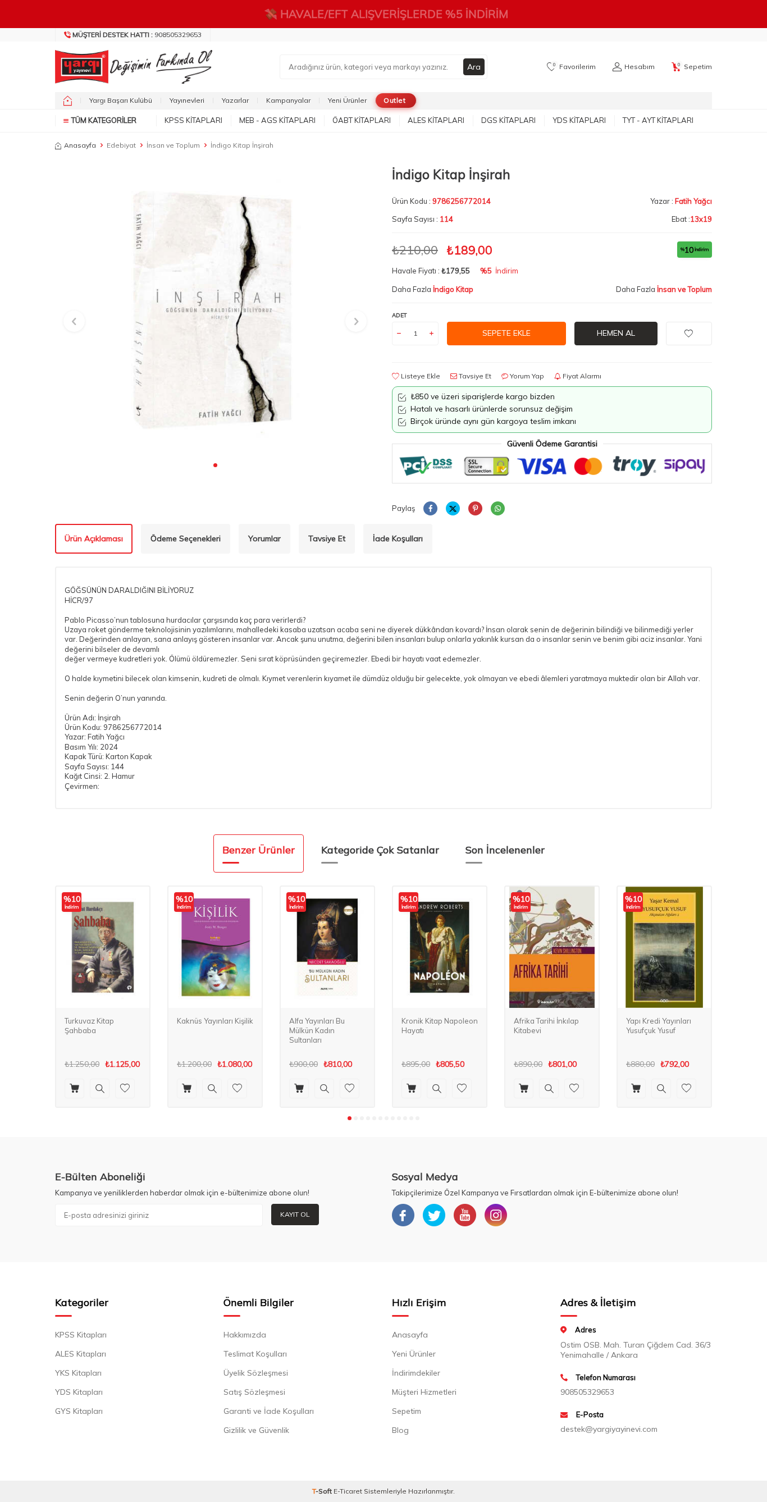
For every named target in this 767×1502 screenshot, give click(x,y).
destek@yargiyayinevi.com (609, 1429)
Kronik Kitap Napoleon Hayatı (439, 1025)
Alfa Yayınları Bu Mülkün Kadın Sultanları (317, 1030)
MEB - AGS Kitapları (277, 120)
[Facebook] (403, 1215)
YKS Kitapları (78, 1373)
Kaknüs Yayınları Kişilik (215, 1020)
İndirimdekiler (416, 1373)
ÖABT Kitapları (361, 120)
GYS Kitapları (79, 1411)
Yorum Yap (526, 376)
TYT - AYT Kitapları (658, 120)
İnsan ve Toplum (173, 145)
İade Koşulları (398, 538)
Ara (474, 67)
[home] (67, 100)
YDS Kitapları (579, 120)
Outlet (394, 100)
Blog (400, 1430)
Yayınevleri (187, 100)
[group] (215, 311)
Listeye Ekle (419, 376)
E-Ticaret (348, 1491)
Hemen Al (616, 333)
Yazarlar (235, 100)
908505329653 (137, 34)
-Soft (323, 1491)
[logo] (131, 67)
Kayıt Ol (295, 1214)
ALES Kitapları (436, 120)
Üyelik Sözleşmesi (255, 1373)
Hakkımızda (244, 1335)
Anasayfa (80, 145)
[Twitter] (434, 1215)
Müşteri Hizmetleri (424, 1392)
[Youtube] (465, 1215)
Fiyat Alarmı (581, 376)
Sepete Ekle (506, 333)
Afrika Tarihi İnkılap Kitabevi (546, 1025)
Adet (399, 315)
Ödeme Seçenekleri (185, 538)
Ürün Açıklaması (94, 538)
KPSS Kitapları (193, 120)
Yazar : (681, 201)
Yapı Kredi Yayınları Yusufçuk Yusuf (658, 1025)
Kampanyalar (288, 100)
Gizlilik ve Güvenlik (256, 1430)
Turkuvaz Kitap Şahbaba (89, 1025)
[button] (215, 465)
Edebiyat (121, 145)
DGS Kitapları (508, 120)
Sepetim (406, 1411)
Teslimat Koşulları (255, 1354)
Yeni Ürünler (347, 100)
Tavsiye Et (474, 376)
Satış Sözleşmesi (254, 1392)
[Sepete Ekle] (74, 1088)
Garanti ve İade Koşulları (268, 1411)
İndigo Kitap (453, 289)
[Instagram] (496, 1215)
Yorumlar (264, 538)
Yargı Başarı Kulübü (120, 100)
